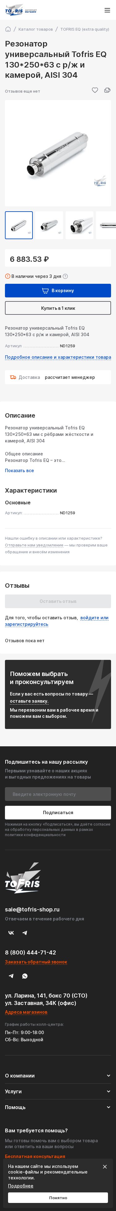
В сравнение (107, 90)
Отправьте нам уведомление (34, 544)
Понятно (58, 1197)
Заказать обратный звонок (36, 961)
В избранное (95, 90)
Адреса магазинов (26, 1012)
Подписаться (58, 812)
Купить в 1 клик (58, 308)
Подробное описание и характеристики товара (58, 357)
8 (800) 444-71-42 (30, 952)
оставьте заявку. (29, 701)
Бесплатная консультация (35, 1156)
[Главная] (8, 29)
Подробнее (20, 1185)
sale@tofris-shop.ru (32, 909)
